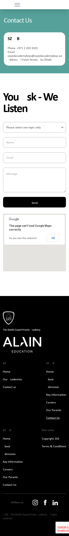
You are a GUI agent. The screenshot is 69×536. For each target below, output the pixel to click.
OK (53, 238)
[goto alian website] (34, 345)
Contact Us (53, 418)
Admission (52, 387)
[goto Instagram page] (35, 502)
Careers (51, 402)
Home (6, 371)
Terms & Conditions (54, 446)
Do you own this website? (23, 238)
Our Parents (53, 410)
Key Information (56, 394)
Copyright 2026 (51, 438)
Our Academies (12, 379)
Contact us (9, 387)
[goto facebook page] (45, 502)
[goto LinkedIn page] (55, 502)
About (49, 379)
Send (35, 203)
